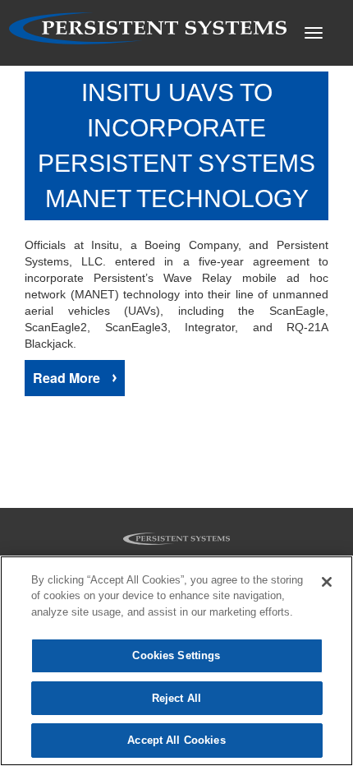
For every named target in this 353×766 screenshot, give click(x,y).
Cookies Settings (176, 655)
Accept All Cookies (176, 740)
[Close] (327, 582)
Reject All (176, 698)
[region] (176, 661)
